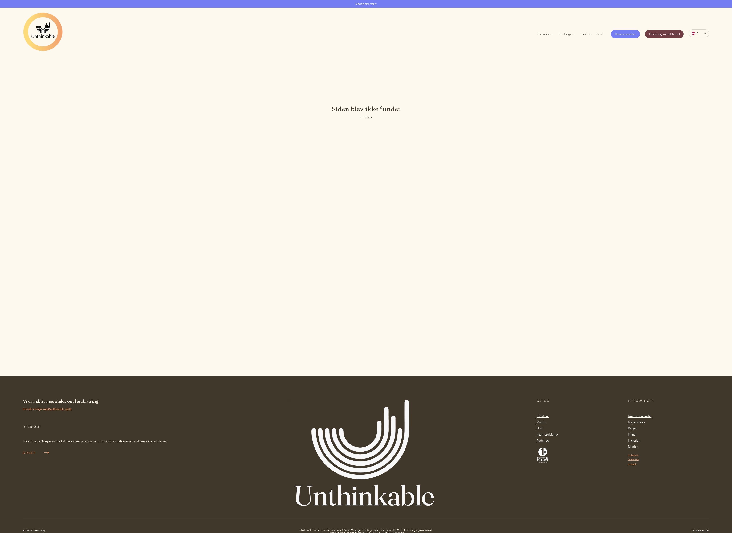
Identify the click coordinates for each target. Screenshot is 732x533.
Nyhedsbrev (636, 422)
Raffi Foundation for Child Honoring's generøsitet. (402, 530)
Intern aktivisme (547, 434)
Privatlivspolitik (700, 530)
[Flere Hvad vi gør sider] (574, 34)
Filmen (632, 434)
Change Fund (359, 530)
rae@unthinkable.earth (57, 409)
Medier (633, 446)
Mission (542, 422)
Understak (633, 459)
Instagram (633, 454)
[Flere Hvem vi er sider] (552, 34)
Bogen (632, 428)
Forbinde (543, 440)
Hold (540, 428)
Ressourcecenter (639, 416)
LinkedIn (632, 464)
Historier (634, 440)
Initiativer (543, 416)
